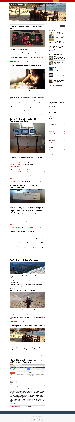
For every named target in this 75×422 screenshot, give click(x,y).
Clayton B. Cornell (20, 61)
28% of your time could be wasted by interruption (26, 397)
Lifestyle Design (13, 321)
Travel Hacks (13, 61)
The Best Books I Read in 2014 (22, 231)
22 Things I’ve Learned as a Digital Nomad (27, 326)
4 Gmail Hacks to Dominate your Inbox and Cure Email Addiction (26, 361)
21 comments (31, 227)
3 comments (32, 61)
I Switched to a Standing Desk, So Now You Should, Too (23, 169)
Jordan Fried (14, 153)
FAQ (61, 1)
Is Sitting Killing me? (14, 166)
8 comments (33, 181)
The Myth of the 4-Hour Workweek (24, 260)
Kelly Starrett (20, 171)
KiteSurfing (50, 135)
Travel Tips (50, 149)
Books (11, 256)
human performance (17, 238)
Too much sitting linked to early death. (17, 164)
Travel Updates (51, 151)
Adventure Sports (51, 124)
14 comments (30, 256)
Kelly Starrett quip (27, 238)
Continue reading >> (33, 352)
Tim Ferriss (27, 280)
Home (51, 1)
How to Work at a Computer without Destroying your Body (24, 120)
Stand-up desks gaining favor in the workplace (19, 162)
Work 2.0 (16, 406)
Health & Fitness (13, 181)
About (64, 1)
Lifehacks (12, 227)
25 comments (34, 321)
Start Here (56, 1)
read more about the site (53, 50)
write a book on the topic (34, 171)
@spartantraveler (59, 49)
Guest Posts (51, 131)
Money (50, 142)
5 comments (34, 406)
